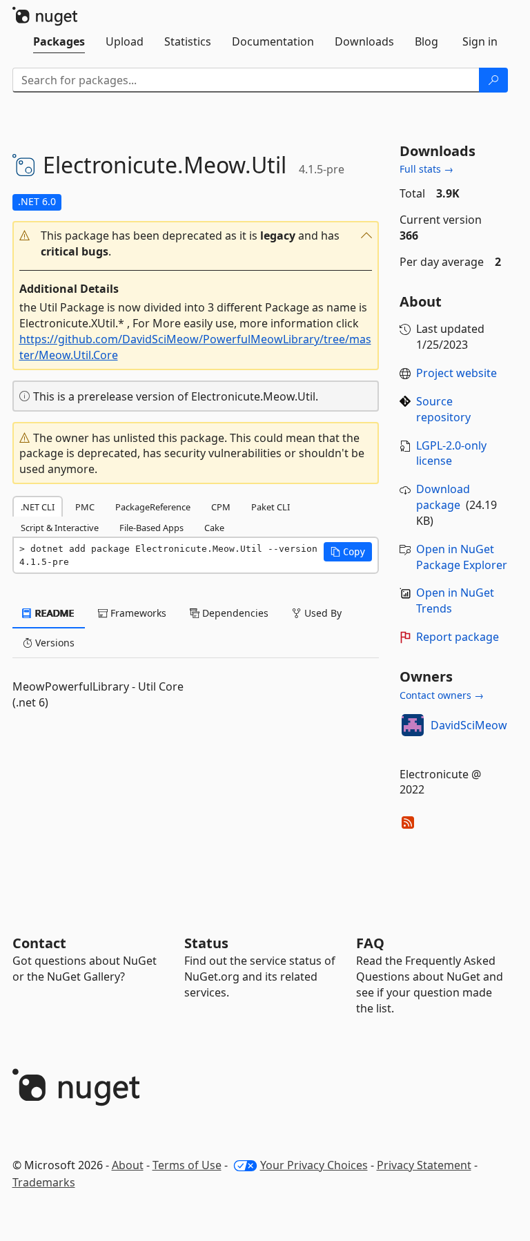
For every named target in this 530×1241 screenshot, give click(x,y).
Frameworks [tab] (137, 612)
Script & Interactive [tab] (60, 527)
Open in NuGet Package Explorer (461, 557)
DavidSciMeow (469, 725)
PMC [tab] (85, 507)
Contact (39, 943)
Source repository (443, 409)
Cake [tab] (214, 527)
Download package (443, 496)
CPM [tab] (220, 507)
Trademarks (43, 1182)
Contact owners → (442, 695)
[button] (195, 244)
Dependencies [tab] (233, 612)
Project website (456, 373)
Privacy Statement (424, 1165)
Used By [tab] (322, 612)
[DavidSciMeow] (412, 725)
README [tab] (53, 612)
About (128, 1165)
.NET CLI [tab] (38, 507)
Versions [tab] (53, 642)
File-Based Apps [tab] (151, 527)
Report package (457, 636)
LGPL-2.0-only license (451, 453)
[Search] (493, 80)
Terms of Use (187, 1165)
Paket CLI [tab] (270, 507)
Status (206, 943)
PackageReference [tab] (152, 507)
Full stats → (426, 168)
